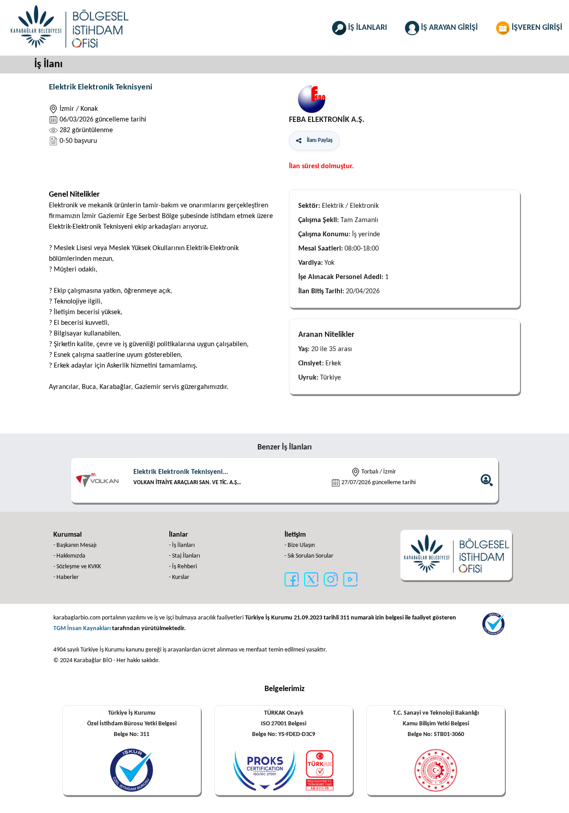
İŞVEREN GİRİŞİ (536, 28)
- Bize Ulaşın (299, 545)
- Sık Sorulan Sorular (308, 556)
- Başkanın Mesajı (74, 545)
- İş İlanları (182, 545)
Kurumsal (67, 534)
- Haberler (66, 577)
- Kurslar (179, 577)
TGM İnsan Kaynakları (82, 628)
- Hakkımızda (69, 556)
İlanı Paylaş (318, 140)
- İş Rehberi (183, 566)
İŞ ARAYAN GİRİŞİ (448, 28)
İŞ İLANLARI (366, 28)
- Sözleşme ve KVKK (77, 566)
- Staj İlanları (184, 556)
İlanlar (178, 534)
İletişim (295, 534)
